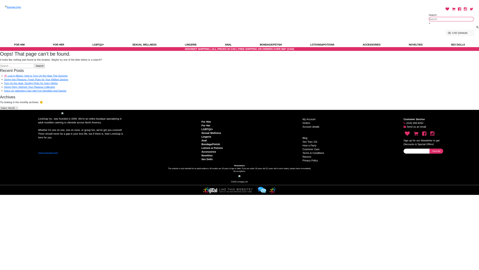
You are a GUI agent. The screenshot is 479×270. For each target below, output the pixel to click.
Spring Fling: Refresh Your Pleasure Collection (29, 87)
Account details (310, 126)
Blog (304, 138)
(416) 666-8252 (414, 123)
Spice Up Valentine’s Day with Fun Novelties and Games (35, 90)
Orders (306, 123)
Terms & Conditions (313, 153)
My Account (308, 119)
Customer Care (310, 149)
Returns (306, 156)
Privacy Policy (310, 160)
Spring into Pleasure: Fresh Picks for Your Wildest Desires (36, 79)
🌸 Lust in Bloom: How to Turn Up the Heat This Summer (36, 75)
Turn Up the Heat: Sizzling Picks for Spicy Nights (31, 83)
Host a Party (309, 145)
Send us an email (416, 126)
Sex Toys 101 (309, 141)
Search (433, 15)
